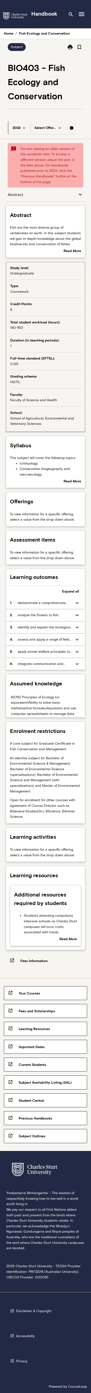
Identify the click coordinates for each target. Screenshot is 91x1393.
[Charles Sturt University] (15, 16)
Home (8, 33)
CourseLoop (77, 1386)
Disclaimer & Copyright (33, 1311)
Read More (72, 251)
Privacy (21, 1361)
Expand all (70, 591)
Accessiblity (25, 1336)
